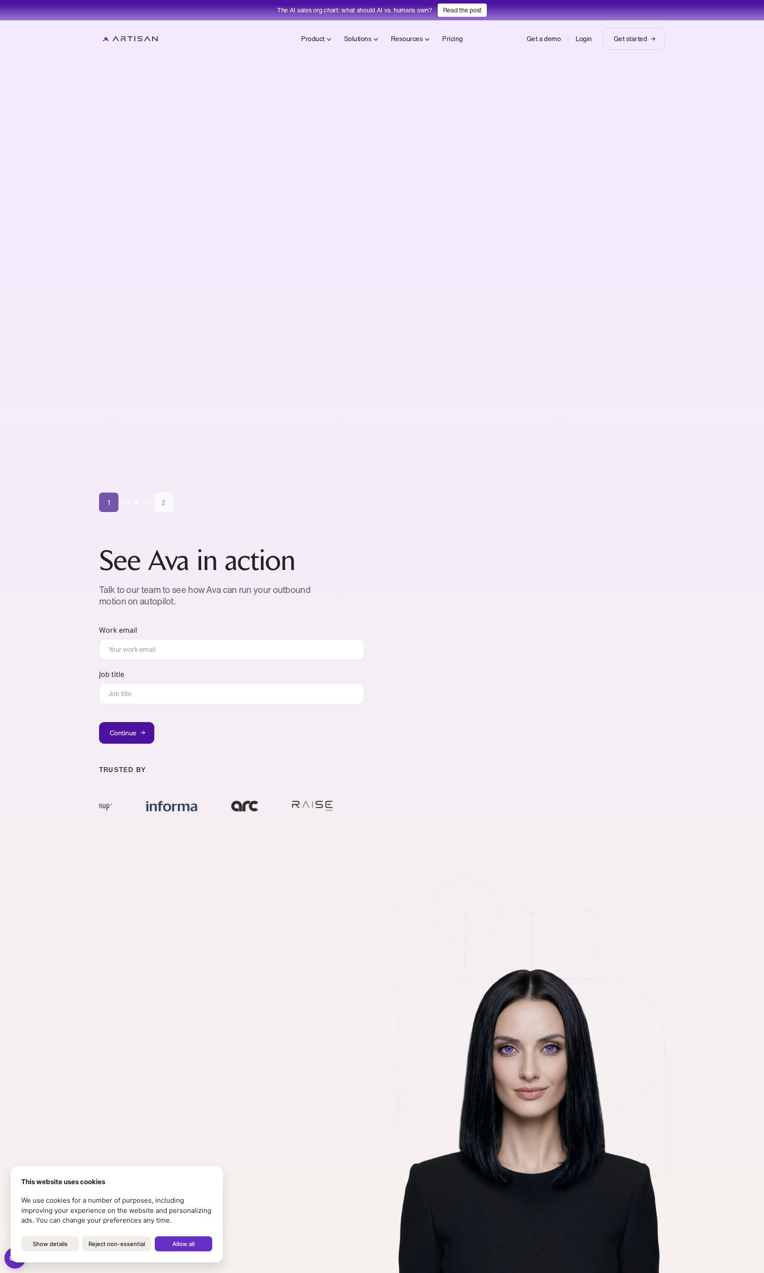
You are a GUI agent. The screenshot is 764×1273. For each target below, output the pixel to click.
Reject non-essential (116, 1243)
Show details (50, 1243)
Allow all (183, 1243)
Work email (118, 630)
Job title (111, 674)
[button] (108, 502)
